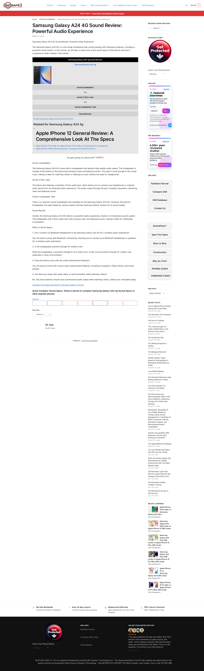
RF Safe (49, 325)
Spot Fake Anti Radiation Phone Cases (108, 13)
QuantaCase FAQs (155, 38)
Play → (166, 111)
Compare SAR (160, 192)
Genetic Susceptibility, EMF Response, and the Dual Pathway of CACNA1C (158, 435)
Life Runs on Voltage (156, 320)
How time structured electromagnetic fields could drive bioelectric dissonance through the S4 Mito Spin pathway (159, 399)
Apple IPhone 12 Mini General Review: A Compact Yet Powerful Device (66, 149)
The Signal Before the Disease (159, 444)
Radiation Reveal (160, 183)
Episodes (153, 107)
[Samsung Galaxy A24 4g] (85, 75)
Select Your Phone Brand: (159, 70)
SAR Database (160, 200)
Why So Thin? (160, 261)
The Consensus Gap (156, 337)
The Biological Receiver (157, 352)
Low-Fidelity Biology (156, 371)
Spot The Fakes (160, 234)
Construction (159, 252)
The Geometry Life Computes (159, 314)
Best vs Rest (159, 243)
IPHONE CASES (160, 268)
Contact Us (160, 208)
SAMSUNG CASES (160, 276)
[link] (160, 107)
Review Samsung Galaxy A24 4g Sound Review (53, 119)
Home (34, 19)
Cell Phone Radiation (47, 19)
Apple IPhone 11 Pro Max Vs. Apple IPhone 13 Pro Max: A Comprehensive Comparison (72, 146)
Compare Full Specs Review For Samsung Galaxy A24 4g (58, 285)
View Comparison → (155, 517)
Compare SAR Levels (89, 637)
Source (35, 299)
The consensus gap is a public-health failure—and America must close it (158, 329)
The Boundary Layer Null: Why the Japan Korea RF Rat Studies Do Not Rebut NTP (159, 473)
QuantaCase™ (160, 226)
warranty (125, 610)
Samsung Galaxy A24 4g (85, 64)
